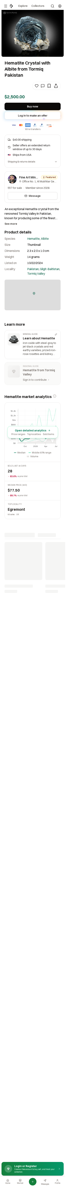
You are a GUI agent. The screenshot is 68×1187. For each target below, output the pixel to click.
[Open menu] (5, 6)
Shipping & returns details (21, 161)
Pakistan (33, 269)
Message (35, 196)
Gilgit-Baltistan (50, 269)
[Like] (37, 86)
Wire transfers (32, 129)
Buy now (32, 106)
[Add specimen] (32, 1181)
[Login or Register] (60, 6)
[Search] (52, 6)
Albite (45, 238)
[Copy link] (56, 334)
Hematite (33, 238)
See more (11, 223)
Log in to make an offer (32, 115)
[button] (34, 293)
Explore (23, 6)
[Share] (56, 86)
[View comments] (43, 86)
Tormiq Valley (36, 273)
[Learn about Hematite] (32, 344)
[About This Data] (55, 396)
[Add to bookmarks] (49, 86)
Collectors (37, 6)
